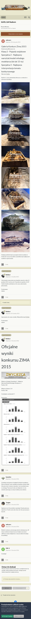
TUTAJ (8, 74)
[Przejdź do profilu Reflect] (3, 276)
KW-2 (8, 548)
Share (7, 588)
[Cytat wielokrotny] (2, 264)
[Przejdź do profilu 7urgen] (3, 503)
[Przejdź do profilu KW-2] (3, 549)
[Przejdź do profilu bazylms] (3, 478)
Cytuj (6, 264)
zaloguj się (21, 570)
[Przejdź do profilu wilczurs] (3, 41)
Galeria (14, 28)
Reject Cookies (18, 616)
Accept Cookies (7, 616)
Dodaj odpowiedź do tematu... (12, 579)
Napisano (13, 42)
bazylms (8, 477)
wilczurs (6, 26)
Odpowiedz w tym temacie (15, 34)
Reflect (8, 275)
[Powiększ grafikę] (15, 375)
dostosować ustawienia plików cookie (10, 610)
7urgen (8, 502)
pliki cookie (22, 606)
